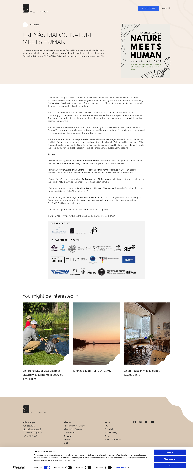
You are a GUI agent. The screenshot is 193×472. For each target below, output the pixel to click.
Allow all (170, 452)
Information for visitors (75, 426)
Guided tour (148, 8)
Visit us (67, 422)
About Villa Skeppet (73, 429)
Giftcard (67, 436)
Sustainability (111, 432)
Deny (170, 465)
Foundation (110, 429)
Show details (121, 468)
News (107, 422)
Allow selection (170, 459)
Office (107, 436)
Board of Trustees (113, 439)
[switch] (68, 467)
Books (67, 439)
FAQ (106, 426)
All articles (34, 25)
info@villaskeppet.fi (32, 429)
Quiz (66, 443)
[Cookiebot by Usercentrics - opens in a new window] (19, 467)
